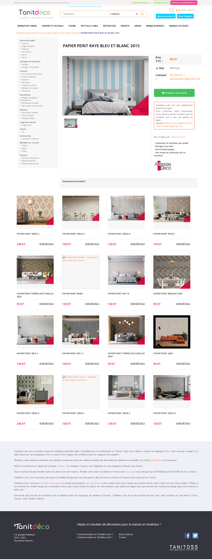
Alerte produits (141, 2)
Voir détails (46, 243)
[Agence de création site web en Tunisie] (184, 548)
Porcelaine (26, 52)
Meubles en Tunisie (27, 25)
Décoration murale (69, 32)
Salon (24, 148)
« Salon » (61, 466)
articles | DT (185, 10)
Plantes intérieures (30, 163)
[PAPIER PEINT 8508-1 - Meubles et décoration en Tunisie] (80, 271)
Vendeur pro (161, 2)
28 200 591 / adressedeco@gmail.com (185, 77)
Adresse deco (172, 123)
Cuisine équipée (29, 76)
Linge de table (28, 46)
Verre (24, 57)
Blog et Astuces (126, 534)
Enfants (125, 25)
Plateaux (25, 49)
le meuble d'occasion (50, 483)
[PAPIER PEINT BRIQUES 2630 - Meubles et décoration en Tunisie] (171, 273)
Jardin (138, 25)
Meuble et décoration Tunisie (31, 32)
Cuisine (72, 25)
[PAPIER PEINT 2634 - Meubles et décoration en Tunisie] (171, 331)
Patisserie (26, 91)
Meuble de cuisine (30, 88)
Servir (24, 54)
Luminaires (25, 136)
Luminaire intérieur (30, 138)
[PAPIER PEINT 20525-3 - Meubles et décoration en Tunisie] (126, 387)
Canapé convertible (30, 67)
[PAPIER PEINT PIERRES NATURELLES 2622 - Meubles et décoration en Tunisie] (35, 269)
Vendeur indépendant (184, 2)
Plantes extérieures (30, 158)
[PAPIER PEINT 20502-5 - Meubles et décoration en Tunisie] (35, 209)
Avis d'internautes (164, 149)
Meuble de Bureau (155, 25)
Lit (23, 132)
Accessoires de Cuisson (32, 74)
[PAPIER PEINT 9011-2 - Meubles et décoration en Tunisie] (80, 329)
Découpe (26, 82)
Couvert (25, 43)
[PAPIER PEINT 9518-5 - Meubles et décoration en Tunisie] (171, 208)
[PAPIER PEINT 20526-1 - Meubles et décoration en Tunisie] (80, 391)
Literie (23, 129)
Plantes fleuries (28, 160)
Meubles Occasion (178, 25)
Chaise (24, 145)
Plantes (23, 155)
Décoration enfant (30, 112)
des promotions (93, 483)
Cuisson (25, 79)
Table (24, 151)
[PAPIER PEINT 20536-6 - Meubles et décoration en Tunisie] (35, 389)
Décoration (109, 25)
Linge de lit (26, 125)
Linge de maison (28, 122)
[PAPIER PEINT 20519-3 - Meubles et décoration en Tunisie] (171, 387)
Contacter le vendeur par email (171, 143)
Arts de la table (89, 25)
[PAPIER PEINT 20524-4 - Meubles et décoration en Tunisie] (126, 207)
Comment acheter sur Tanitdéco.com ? (95, 534)
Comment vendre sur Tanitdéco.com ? (94, 537)
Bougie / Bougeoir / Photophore (29, 98)
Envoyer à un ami (164, 146)
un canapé (130, 471)
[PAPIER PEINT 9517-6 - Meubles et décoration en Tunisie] (126, 269)
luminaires (157, 460)
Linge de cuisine (29, 85)
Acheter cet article (175, 93)
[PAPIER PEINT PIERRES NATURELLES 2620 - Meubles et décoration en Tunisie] (126, 329)
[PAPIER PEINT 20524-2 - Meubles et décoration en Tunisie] (80, 207)
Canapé (25, 64)
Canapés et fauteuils (53, 25)
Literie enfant (28, 115)
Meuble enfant (28, 118)
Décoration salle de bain (32, 105)
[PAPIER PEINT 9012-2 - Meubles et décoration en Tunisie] (35, 329)
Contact (122, 537)
